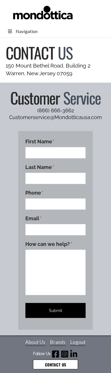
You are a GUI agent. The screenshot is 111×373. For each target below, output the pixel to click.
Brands (57, 342)
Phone (34, 193)
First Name (39, 141)
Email (33, 218)
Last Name (39, 167)
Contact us (55, 365)
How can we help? (48, 244)
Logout (78, 342)
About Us (35, 342)
